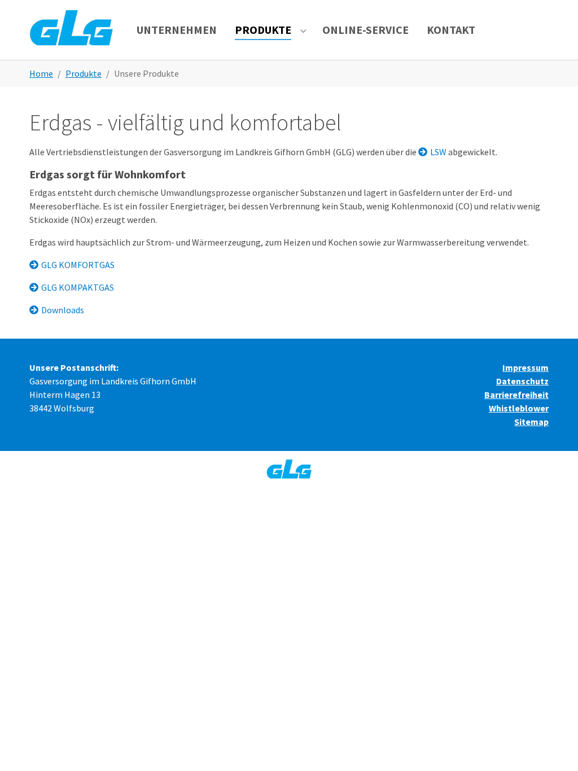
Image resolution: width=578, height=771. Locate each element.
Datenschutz (522, 381)
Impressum (525, 367)
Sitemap (531, 421)
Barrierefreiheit (516, 394)
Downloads (62, 310)
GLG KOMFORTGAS (78, 264)
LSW (438, 151)
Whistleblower (519, 408)
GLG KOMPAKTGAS (77, 287)
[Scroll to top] (553, 746)
